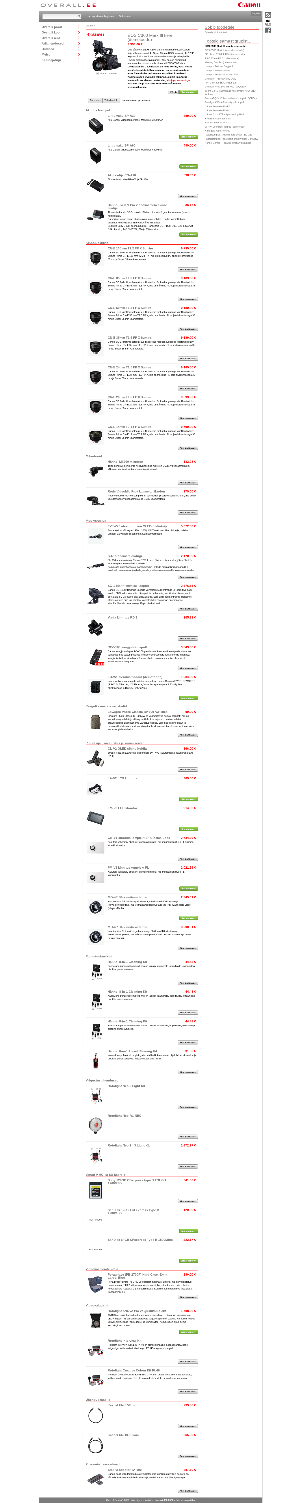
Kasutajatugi (51, 59)
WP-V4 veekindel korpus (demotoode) (225, 126)
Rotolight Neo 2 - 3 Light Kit (129, 1145)
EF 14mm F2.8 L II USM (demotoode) (225, 54)
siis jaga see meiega (178, 80)
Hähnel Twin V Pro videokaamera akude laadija (137, 206)
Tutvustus (95, 100)
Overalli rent (51, 37)
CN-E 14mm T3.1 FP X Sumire (129, 427)
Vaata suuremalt (108, 73)
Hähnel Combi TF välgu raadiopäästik (225, 114)
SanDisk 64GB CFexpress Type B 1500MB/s (140, 1239)
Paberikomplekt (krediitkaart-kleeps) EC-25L (228, 134)
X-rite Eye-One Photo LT (218, 130)
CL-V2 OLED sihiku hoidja (127, 748)
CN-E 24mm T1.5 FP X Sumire (129, 367)
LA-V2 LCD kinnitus (122, 778)
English (256, 13)
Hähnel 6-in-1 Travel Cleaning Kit (132, 1051)
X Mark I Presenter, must (218, 118)
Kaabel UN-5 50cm (121, 1405)
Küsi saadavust (188, 196)
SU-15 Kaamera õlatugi (125, 556)
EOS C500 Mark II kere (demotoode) (224, 50)
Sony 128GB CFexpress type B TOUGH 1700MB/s (137, 1181)
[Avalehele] (68, 5)
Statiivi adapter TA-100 (125, 1469)
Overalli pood (52, 26)
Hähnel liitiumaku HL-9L (217, 110)
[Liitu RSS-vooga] (268, 15)
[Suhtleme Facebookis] (268, 30)
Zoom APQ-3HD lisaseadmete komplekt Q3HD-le (231, 98)
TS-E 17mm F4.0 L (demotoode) (222, 58)
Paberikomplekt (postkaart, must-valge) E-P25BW (231, 138)
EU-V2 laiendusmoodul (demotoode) (135, 677)
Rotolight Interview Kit (124, 1340)
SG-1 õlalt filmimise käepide (129, 585)
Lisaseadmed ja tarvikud (136, 100)
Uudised (48, 48)
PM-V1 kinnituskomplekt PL (128, 867)
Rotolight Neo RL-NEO (124, 1115)
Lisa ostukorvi (188, 92)
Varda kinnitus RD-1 (122, 617)
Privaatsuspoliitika (185, 1500)
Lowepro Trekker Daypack (219, 66)
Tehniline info (111, 100)
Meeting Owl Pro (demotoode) (221, 62)
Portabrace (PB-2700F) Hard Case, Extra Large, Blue (137, 1276)
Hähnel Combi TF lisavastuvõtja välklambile (228, 142)
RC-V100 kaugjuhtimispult (127, 647)
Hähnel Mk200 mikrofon (125, 461)
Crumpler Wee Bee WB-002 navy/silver (226, 86)
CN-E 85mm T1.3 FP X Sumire (129, 278)
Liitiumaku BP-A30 (122, 115)
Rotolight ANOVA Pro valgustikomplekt (137, 1311)
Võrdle (173, 92)
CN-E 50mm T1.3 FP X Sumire (129, 308)
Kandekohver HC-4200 (217, 122)
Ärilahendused (53, 43)
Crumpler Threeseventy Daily (220, 78)
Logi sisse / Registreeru (103, 16)
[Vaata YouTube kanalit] (268, 23)
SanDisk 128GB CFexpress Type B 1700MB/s (133, 1211)
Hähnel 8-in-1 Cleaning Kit (127, 962)
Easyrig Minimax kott (216, 32)
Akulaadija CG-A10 (122, 175)
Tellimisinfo (124, 16)
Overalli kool (51, 32)
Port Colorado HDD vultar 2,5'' (221, 82)
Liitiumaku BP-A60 (122, 145)
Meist (46, 54)
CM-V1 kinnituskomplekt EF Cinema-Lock (139, 838)
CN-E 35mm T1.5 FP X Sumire (129, 337)
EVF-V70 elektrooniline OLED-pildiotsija (137, 526)
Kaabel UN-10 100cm (123, 1435)
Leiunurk (90, 25)
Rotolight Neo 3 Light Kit (126, 1086)
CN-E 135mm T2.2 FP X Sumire (130, 248)
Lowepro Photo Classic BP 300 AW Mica (137, 711)
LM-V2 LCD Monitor (122, 808)
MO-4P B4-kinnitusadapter (127, 927)
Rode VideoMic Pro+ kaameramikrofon (136, 491)
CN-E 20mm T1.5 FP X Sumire (129, 397)
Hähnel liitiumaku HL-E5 (217, 106)
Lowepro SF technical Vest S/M (221, 74)
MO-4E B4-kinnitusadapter (127, 897)
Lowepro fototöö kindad (217, 70)
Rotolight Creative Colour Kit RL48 (134, 1370)
